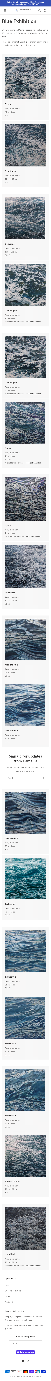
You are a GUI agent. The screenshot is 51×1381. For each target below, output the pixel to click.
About (7, 1296)
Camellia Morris (21, 1376)
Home (7, 1285)
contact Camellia (33, 321)
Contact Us (9, 1302)
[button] (5, 10)
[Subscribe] (43, 778)
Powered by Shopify (34, 1376)
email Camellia (20, 42)
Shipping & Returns (13, 1291)
